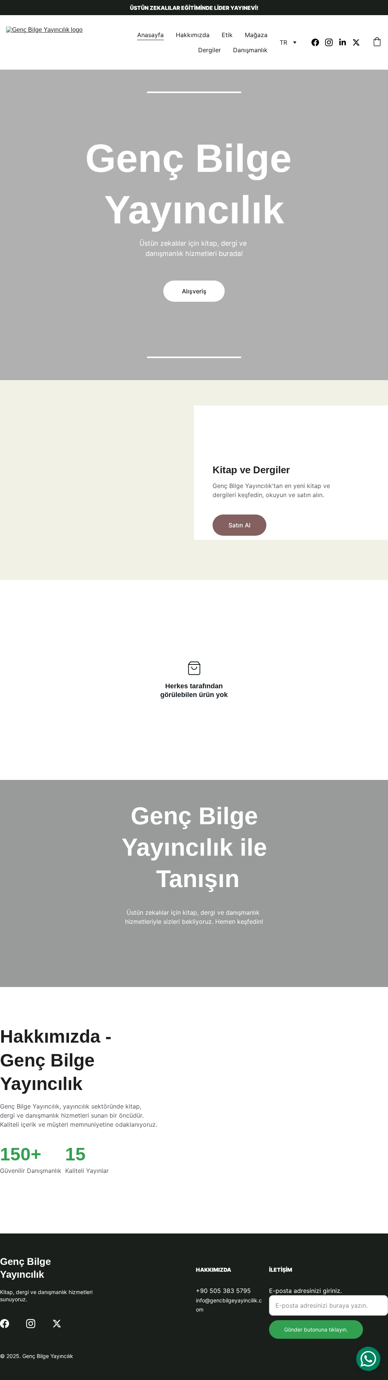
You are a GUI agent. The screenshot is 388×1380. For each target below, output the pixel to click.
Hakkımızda (193, 35)
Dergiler (209, 50)
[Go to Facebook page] (318, 42)
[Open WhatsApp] (368, 1359)
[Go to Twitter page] (356, 42)
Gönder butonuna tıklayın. (316, 1329)
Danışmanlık (250, 50)
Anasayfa (150, 35)
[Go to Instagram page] (332, 42)
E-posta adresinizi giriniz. (305, 1290)
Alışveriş (194, 291)
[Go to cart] (377, 42)
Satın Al (239, 525)
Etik (227, 35)
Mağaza (256, 35)
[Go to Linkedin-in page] (345, 42)
